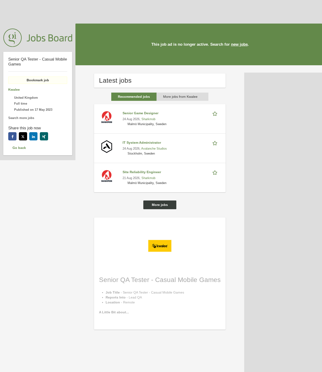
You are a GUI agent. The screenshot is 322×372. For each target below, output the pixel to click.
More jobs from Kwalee (180, 96)
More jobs (160, 205)
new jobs (239, 44)
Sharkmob (148, 119)
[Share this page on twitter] (23, 136)
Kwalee (14, 89)
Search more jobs (21, 118)
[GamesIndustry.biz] (37, 38)
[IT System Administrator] (106, 146)
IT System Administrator (142, 142)
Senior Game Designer (140, 113)
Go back (19, 148)
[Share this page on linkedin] (33, 136)
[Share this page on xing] (44, 136)
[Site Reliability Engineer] (106, 175)
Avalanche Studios (154, 148)
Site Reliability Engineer (142, 172)
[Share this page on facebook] (12, 136)
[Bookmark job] (215, 113)
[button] (315, 44)
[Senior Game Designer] (106, 117)
